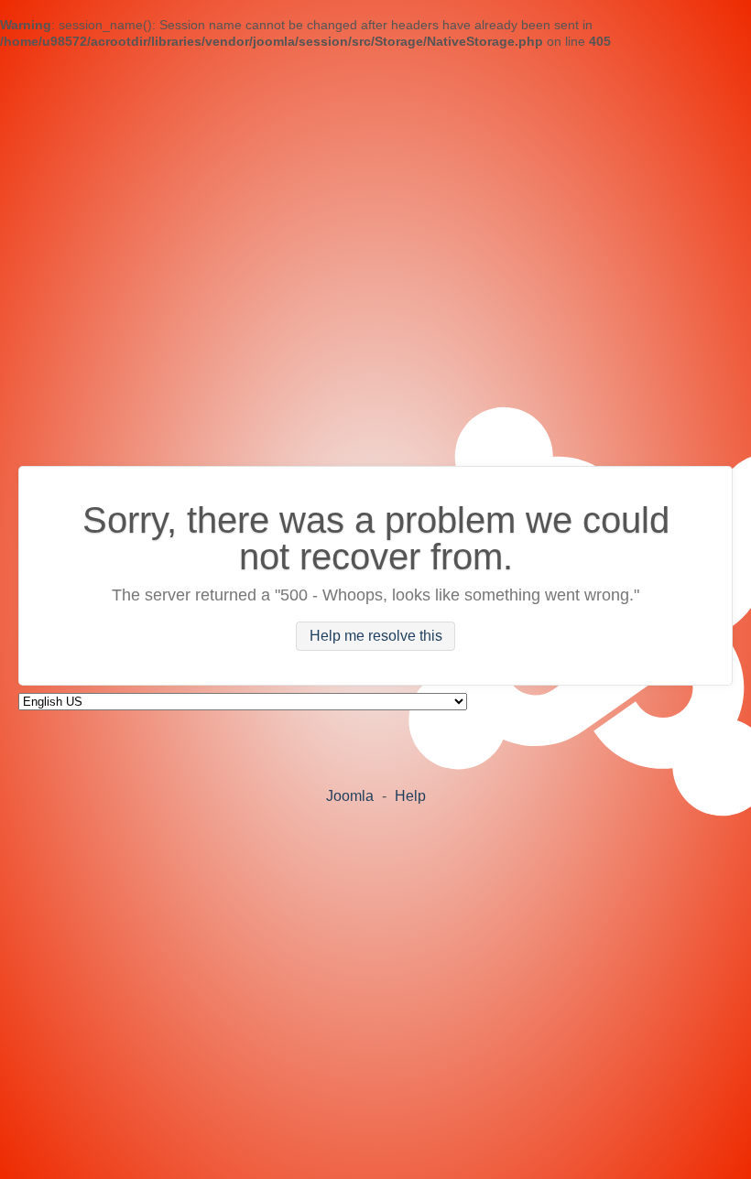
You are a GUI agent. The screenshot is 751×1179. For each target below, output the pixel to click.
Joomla (350, 796)
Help (410, 796)
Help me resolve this (376, 636)
